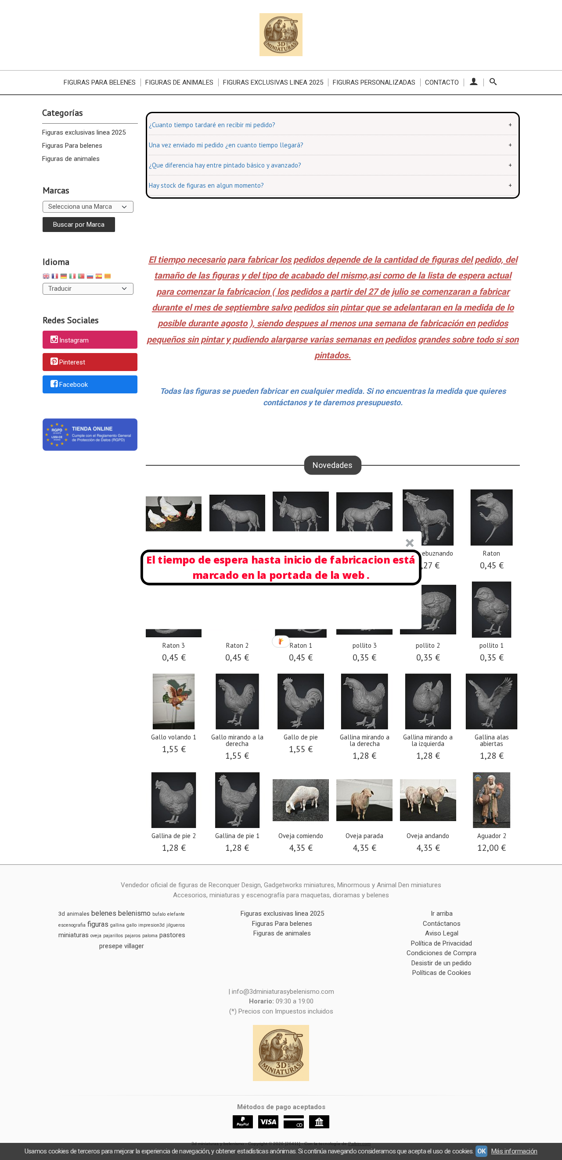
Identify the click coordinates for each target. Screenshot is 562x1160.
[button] (281, 567)
